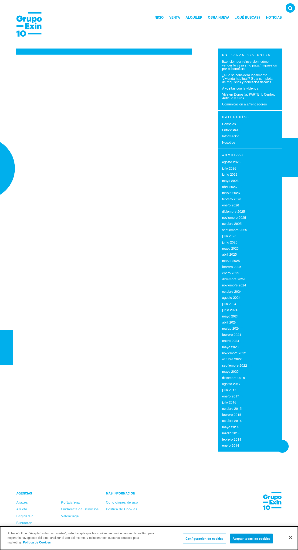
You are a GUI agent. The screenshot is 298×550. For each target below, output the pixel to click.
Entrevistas (230, 130)
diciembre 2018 (233, 377)
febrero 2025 (231, 266)
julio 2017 (229, 389)
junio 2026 (229, 174)
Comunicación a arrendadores (244, 104)
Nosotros (228, 142)
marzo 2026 (231, 192)
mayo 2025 (230, 248)
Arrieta (21, 508)
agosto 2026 (231, 162)
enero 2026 (230, 205)
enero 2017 (230, 396)
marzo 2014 (231, 433)
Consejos (229, 124)
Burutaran (24, 522)
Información (231, 136)
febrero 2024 (231, 334)
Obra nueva (218, 17)
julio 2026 (229, 168)
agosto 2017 (231, 383)
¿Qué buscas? (248, 17)
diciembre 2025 (233, 211)
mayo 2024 (230, 316)
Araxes (22, 502)
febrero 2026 (231, 199)
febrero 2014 (231, 439)
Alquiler (194, 17)
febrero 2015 (231, 414)
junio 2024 (229, 309)
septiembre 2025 (234, 229)
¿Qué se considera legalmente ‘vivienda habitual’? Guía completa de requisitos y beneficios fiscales (247, 78)
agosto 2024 (231, 297)
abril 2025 (229, 254)
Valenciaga (70, 515)
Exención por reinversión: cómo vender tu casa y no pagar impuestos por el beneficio (249, 65)
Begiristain (25, 515)
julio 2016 (229, 402)
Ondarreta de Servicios (80, 508)
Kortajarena (70, 502)
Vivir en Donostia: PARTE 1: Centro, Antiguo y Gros (248, 96)
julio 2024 (229, 303)
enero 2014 (230, 445)
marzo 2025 (231, 260)
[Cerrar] (290, 538)
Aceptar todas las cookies (251, 538)
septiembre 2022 (234, 365)
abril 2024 (229, 322)
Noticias (274, 17)
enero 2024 (230, 340)
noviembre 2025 (234, 217)
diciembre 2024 (233, 279)
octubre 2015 (232, 408)
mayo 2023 (230, 347)
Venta (174, 17)
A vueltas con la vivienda (240, 88)
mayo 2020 (230, 371)
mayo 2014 (230, 427)
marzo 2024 (231, 328)
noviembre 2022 (234, 353)
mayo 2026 (230, 180)
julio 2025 (229, 235)
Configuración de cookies (204, 538)
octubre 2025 (232, 223)
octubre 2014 (232, 420)
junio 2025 (229, 242)
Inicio (159, 17)
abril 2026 (229, 186)
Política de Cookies (122, 508)
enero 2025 (230, 273)
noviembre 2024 (234, 285)
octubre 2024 (232, 291)
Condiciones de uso (122, 502)
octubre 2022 (232, 359)
